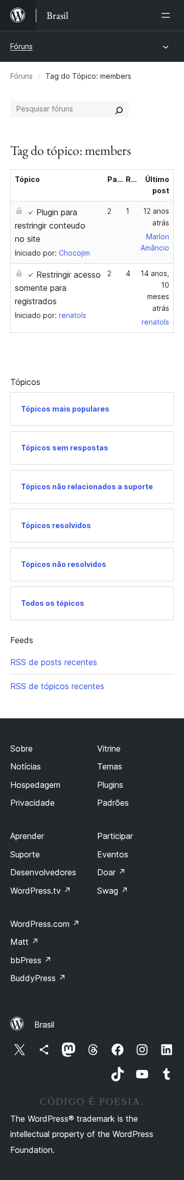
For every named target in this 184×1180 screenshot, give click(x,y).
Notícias (25, 766)
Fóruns (21, 46)
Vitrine (109, 748)
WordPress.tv (40, 891)
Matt (24, 942)
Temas (109, 766)
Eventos (112, 854)
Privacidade (32, 803)
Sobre (21, 748)
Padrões (113, 803)
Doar (111, 872)
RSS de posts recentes (53, 662)
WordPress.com (45, 924)
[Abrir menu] (167, 15)
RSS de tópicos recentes (57, 686)
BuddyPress (38, 978)
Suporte (25, 854)
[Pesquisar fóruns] (119, 109)
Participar (115, 836)
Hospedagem (35, 785)
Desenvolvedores (43, 872)
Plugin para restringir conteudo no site (50, 225)
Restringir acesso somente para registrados (58, 287)
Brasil (44, 1024)
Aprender (27, 836)
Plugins (110, 785)
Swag (112, 891)
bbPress (31, 960)
